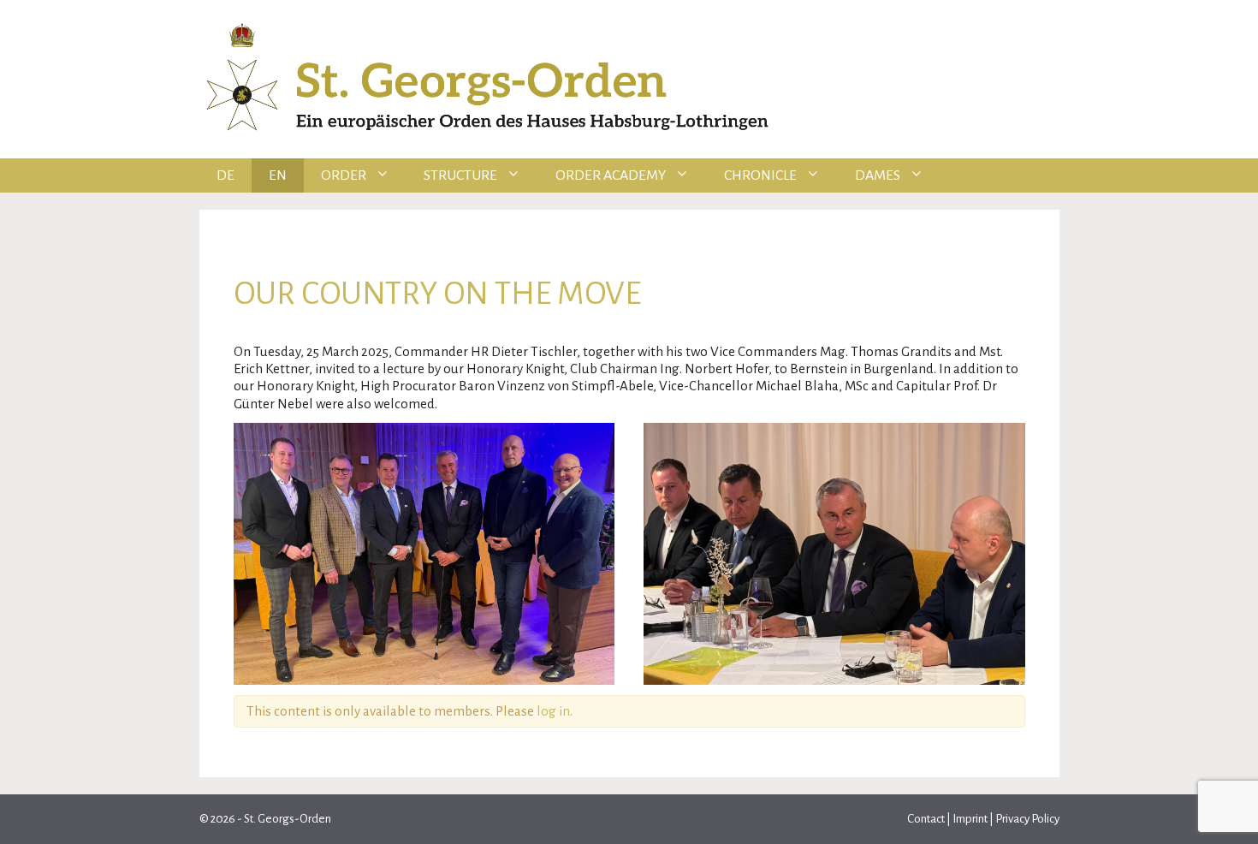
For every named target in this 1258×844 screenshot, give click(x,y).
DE (225, 175)
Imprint (970, 818)
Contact (926, 818)
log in (553, 711)
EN (278, 175)
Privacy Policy (1027, 818)
